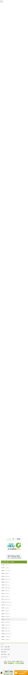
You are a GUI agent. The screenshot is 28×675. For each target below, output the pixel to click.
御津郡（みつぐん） (5, 590)
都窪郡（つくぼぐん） (6, 636)
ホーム (2, 644)
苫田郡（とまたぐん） (6, 625)
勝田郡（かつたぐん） (6, 579)
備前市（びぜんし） (5, 573)
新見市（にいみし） (5, 593)
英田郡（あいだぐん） (6, 628)
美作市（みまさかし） (6, 622)
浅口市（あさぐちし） (6, 599)
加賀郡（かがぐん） (5, 576)
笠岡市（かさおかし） (6, 616)
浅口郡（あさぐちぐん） (6, 602)
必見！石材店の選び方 (6, 649)
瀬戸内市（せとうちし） (6, 605)
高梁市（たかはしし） (6, 639)
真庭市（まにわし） (5, 610)
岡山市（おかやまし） (6, 587)
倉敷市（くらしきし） (6, 570)
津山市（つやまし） (5, 596)
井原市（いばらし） (5, 567)
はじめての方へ (4, 656)
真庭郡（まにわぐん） (6, 613)
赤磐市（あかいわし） (6, 630)
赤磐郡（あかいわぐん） (6, 633)
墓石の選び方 (4, 651)
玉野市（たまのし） (5, 607)
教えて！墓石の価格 (5, 646)
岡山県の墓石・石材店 (8, 562)
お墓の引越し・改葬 (5, 654)
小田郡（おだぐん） (5, 584)
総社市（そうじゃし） (6, 619)
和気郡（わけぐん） (5, 582)
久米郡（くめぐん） (5, 564)
